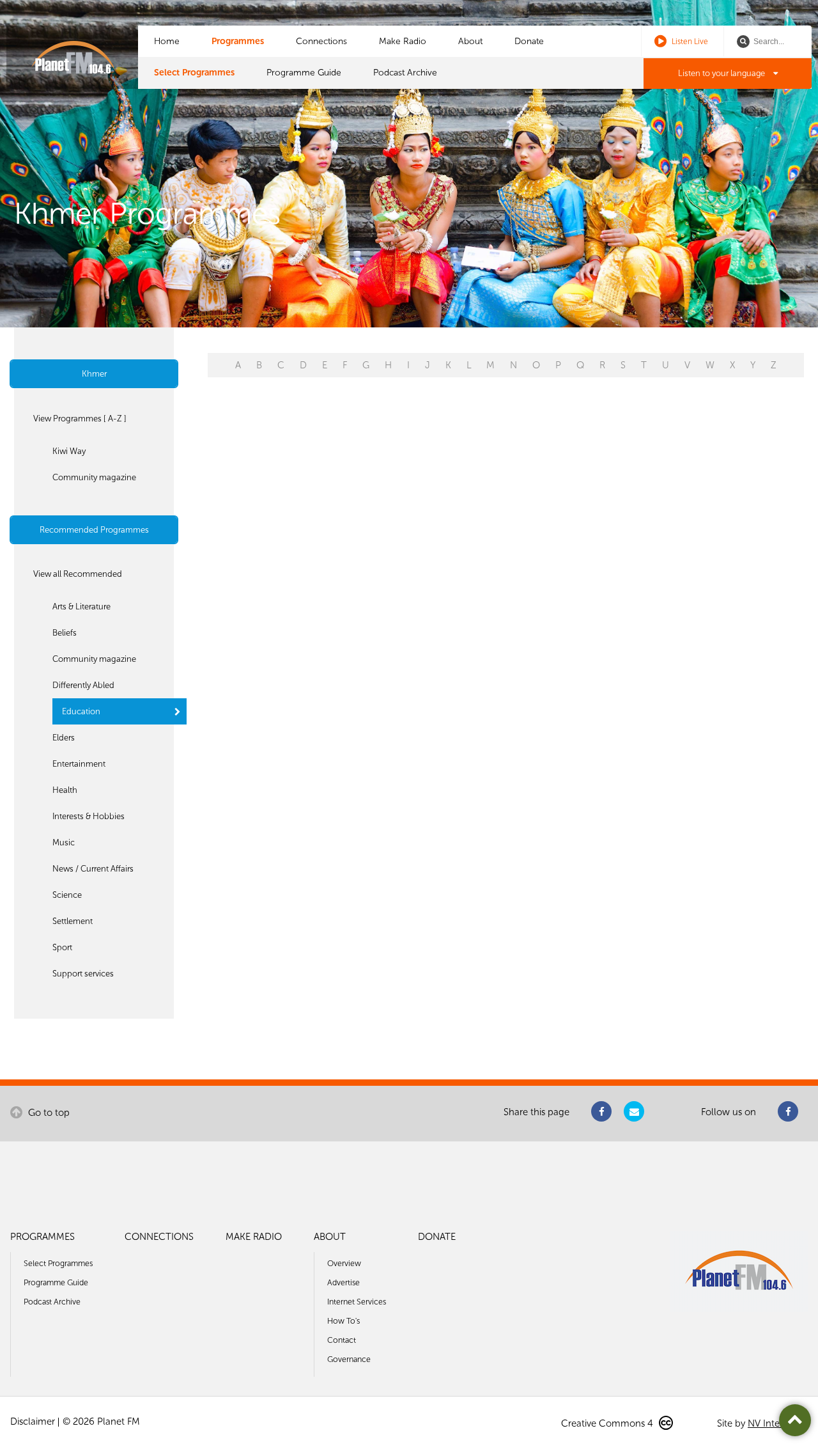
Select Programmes (194, 72)
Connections (321, 41)
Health (64, 790)
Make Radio (402, 41)
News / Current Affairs (93, 868)
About (470, 41)
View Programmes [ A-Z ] (80, 418)
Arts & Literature (81, 606)
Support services (83, 973)
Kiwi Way (69, 451)
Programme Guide (303, 72)
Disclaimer (32, 1421)
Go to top (48, 1112)
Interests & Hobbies (88, 816)
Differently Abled (83, 685)
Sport (62, 947)
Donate (529, 41)
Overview (344, 1263)
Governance (349, 1359)
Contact (341, 1340)
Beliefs (64, 633)
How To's (343, 1321)
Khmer (94, 374)
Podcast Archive (405, 72)
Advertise (343, 1282)
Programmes (238, 41)
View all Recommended (77, 574)
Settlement (72, 921)
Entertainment (78, 764)
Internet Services (356, 1301)
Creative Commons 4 (608, 1423)
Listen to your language (722, 73)
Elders (63, 737)
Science (67, 895)
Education (81, 711)
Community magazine (94, 477)
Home (167, 41)
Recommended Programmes (94, 530)
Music (63, 842)
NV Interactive (778, 1423)
